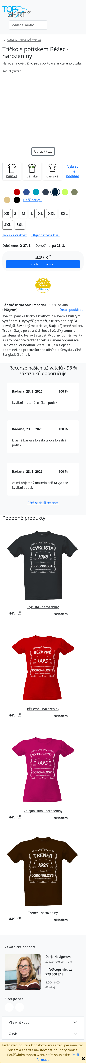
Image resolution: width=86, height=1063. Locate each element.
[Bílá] (7, 192)
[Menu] (81, 13)
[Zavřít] (83, 1058)
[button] (72, 171)
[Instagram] (9, 1007)
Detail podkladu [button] (72, 309)
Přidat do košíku (43, 264)
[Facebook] (19, 1007)
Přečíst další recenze (43, 503)
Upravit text (43, 151)
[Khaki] (74, 192)
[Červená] (17, 192)
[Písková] (7, 200)
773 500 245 (54, 974)
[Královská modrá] (26, 192)
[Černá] (17, 200)
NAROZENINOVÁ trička (24, 40)
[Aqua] (36, 192)
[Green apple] (65, 192)
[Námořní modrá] (55, 192)
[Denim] (45, 192)
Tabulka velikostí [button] (14, 235)
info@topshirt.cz (58, 969)
